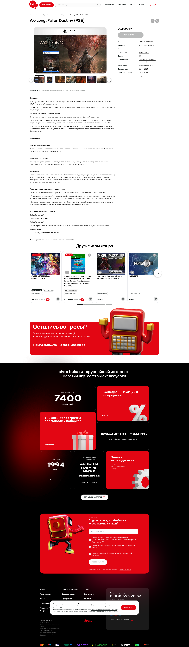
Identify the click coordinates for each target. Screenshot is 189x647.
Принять (127, 607)
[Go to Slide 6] (91, 79)
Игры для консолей (53, 15)
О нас (141, 5)
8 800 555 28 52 (125, 596)
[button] (70, 50)
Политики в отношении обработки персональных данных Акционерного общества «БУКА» (113, 540)
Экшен (151, 42)
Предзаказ (109, 5)
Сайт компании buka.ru (120, 620)
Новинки (122, 5)
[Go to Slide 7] (102, 79)
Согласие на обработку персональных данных (104, 609)
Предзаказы (45, 594)
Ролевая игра (144, 42)
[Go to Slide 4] (71, 79)
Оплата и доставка (88, 482)
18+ (140, 56)
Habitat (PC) (134, 276)
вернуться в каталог (93, 497)
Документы (89, 594)
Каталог (38, 15)
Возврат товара (68, 594)
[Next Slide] (109, 80)
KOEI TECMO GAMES (146, 45)
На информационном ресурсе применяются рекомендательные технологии (49, 634)
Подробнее (49, 444)
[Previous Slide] (31, 80)
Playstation (65, 15)
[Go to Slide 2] (50, 79)
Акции (132, 5)
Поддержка (45, 604)
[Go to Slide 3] (60, 79)
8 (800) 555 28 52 (72, 345)
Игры (44, 15)
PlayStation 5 (144, 52)
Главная (32, 15)
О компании (55, 480)
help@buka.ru (45, 345)
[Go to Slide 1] (39, 79)
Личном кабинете (125, 569)
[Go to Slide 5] (81, 79)
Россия (141, 49)
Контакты (88, 599)
